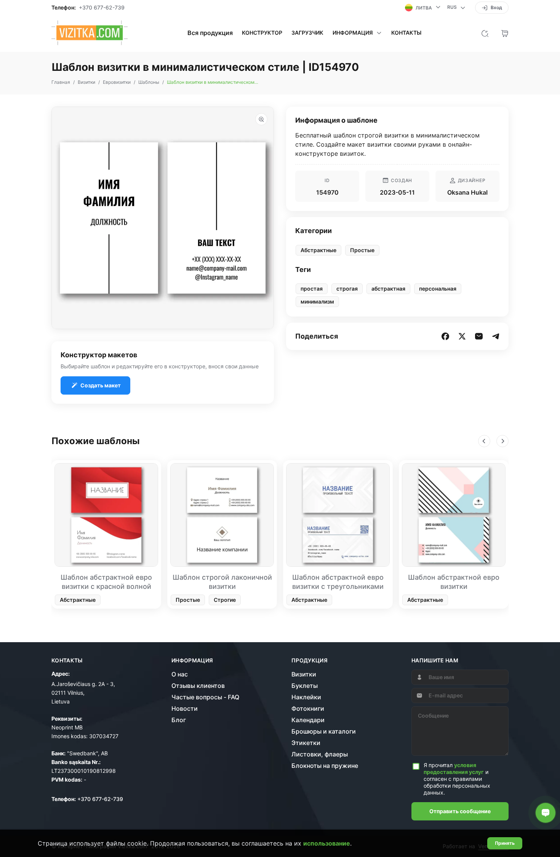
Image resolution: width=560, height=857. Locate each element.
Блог (178, 720)
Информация (192, 660)
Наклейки (306, 697)
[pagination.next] (502, 441)
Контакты (406, 33)
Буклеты (304, 685)
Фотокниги (307, 708)
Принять (505, 843)
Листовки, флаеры (319, 754)
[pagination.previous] (484, 441)
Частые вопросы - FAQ (205, 697)
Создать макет (100, 385)
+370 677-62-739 (102, 8)
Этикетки (305, 743)
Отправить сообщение (460, 811)
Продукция (309, 660)
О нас (179, 674)
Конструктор (262, 33)
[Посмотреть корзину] (505, 32)
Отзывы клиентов (198, 685)
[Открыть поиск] (485, 32)
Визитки (303, 674)
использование (326, 843)
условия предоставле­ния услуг (454, 768)
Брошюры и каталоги (323, 731)
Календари (308, 720)
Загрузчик (307, 33)
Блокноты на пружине (324, 765)
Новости (184, 708)
